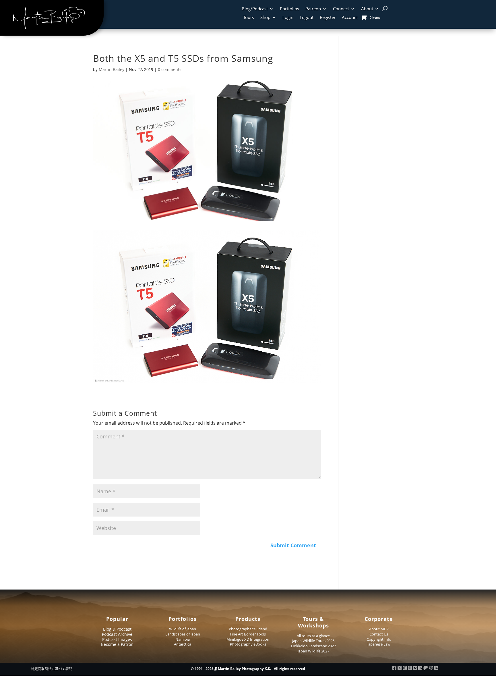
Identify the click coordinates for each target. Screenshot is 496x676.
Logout (306, 17)
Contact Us (378, 634)
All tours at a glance (313, 635)
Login (287, 17)
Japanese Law (378, 644)
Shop (265, 17)
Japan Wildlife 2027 (313, 651)
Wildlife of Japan (182, 628)
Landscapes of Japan (182, 634)
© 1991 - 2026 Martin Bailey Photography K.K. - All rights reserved (248, 668)
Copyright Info (379, 639)
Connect (341, 9)
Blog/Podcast (255, 9)
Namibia (182, 639)
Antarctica (182, 644)
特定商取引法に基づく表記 (51, 668)
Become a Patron (117, 644)
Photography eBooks (248, 644)
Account (350, 17)
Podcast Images (117, 639)
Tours (248, 17)
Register (328, 17)
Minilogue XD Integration (247, 639)
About (367, 9)
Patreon (313, 9)
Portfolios (289, 9)
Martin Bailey (111, 69)
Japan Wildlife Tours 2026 (313, 640)
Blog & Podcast (117, 629)
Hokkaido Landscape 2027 (313, 645)
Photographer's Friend (248, 628)
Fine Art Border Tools (248, 634)
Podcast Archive (117, 634)
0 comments (169, 69)
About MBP (379, 628)
